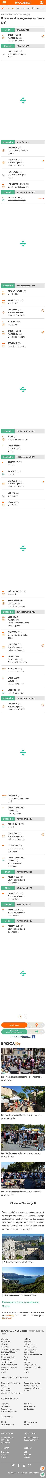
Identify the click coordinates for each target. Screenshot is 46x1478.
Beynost (27, 1362)
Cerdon (26, 1372)
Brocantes (5, 1385)
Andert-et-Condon (30, 1344)
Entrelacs (4, 1354)
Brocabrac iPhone (30, 1440)
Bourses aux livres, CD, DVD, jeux (11, 1393)
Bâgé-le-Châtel (29, 1352)
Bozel (3, 1372)
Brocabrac (5, 1452)
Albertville (4, 1344)
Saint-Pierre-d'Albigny (9, 1365)
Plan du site (5, 1442)
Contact (27, 1457)
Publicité (4, 1454)
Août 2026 (27, 1404)
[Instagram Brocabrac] (25, 1467)
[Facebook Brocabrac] (20, 1467)
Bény (25, 1359)
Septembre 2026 (30, 1406)
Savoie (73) (25, 15)
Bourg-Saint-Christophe (32, 1367)
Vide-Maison (5, 1390)
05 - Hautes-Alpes (30, 1422)
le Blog (3, 1457)
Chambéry (9, 1315)
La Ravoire (5, 1347)
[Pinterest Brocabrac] (31, 1467)
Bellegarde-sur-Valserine (33, 1354)
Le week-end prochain (9, 1411)
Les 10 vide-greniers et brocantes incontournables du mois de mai (21, 1193)
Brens (26, 1370)
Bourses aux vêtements (32, 1388)
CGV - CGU (5, 1440)
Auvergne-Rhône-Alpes (10, 15)
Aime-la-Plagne (6, 1362)
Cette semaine (6, 1409)
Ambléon (27, 1339)
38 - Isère (27, 1425)
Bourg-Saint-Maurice (8, 1352)
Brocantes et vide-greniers (10, 1383)
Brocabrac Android (31, 1437)
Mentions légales (7, 1437)
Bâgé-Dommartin (30, 1349)
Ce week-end (5, 1406)
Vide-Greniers (6, 1388)
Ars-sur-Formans (30, 1347)
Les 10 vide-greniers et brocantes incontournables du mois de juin (21, 1155)
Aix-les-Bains (5, 1341)
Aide (25, 1452)
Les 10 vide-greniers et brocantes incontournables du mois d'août (21, 1078)
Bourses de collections (32, 1383)
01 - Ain (4, 1422)
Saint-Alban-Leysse (8, 1357)
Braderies (27, 1390)
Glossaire (27, 1454)
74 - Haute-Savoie (7, 1425)
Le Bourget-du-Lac (8, 1359)
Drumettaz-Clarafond (9, 1367)
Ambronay (27, 1341)
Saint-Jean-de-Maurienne (10, 1349)
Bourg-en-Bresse (30, 1365)
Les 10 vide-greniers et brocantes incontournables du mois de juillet (21, 1117)
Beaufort (4, 1370)
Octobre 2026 (29, 1409)
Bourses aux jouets (31, 1385)
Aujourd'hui (5, 1404)
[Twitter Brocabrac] (15, 1467)
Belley (26, 1357)
